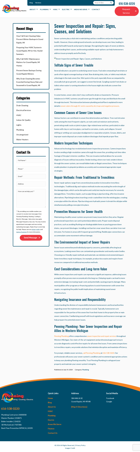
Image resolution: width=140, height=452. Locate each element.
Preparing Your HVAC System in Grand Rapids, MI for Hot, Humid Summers (29, 50)
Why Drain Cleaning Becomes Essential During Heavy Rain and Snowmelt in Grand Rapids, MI (29, 82)
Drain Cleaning (22, 105)
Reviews (38, 3)
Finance (51, 428)
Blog (31, 3)
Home (50, 398)
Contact (96, 9)
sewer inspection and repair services (101, 336)
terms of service (21, 232)
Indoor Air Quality (23, 120)
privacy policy (36, 229)
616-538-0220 (127, 3)
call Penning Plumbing (91, 353)
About (33, 9)
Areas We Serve (80, 9)
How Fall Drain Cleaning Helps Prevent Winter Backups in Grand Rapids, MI (29, 39)
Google (109, 401)
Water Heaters (22, 139)
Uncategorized (22, 134)
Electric (66, 9)
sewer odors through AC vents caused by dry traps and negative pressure (90, 106)
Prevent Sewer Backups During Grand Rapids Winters (28, 72)
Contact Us (52, 433)
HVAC (55, 9)
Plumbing (44, 9)
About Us (52, 407)
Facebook (110, 398)
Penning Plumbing (61, 336)
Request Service (126, 11)
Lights (18, 125)
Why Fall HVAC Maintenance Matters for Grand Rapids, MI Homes (28, 62)
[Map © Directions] (79, 407)
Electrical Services (23, 110)
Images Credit (70, 448)
